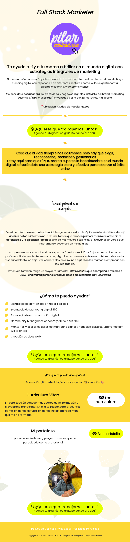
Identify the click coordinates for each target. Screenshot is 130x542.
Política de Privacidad (86, 529)
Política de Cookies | (44, 529)
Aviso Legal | (65, 529)
